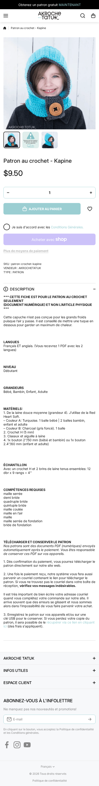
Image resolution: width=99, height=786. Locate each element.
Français (46, 766)
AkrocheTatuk (30, 268)
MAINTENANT (70, 5)
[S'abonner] (90, 719)
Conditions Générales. (67, 227)
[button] (93, 15)
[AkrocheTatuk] (49, 15)
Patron (18, 272)
